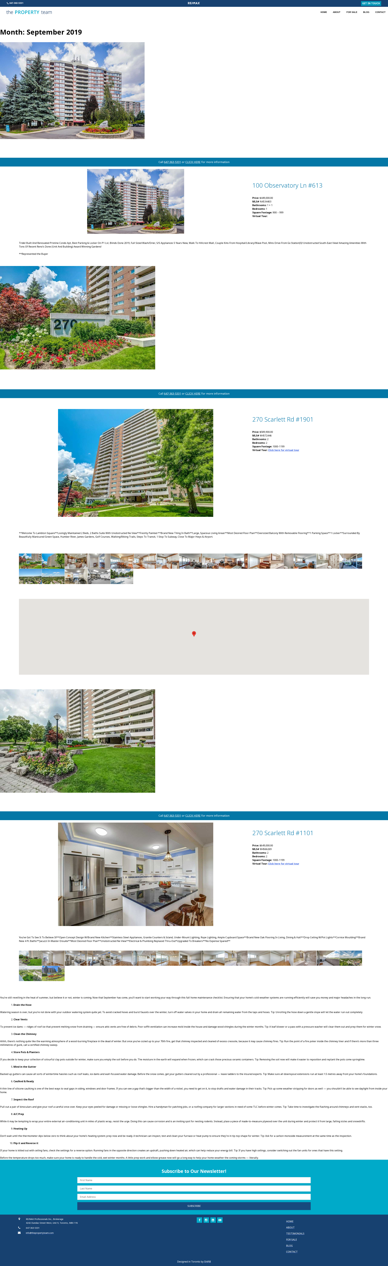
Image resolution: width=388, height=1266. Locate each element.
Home (324, 12)
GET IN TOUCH (371, 3)
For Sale (351, 12)
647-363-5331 (172, 162)
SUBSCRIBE (194, 1206)
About (336, 12)
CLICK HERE (193, 162)
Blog (366, 12)
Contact (380, 12)
